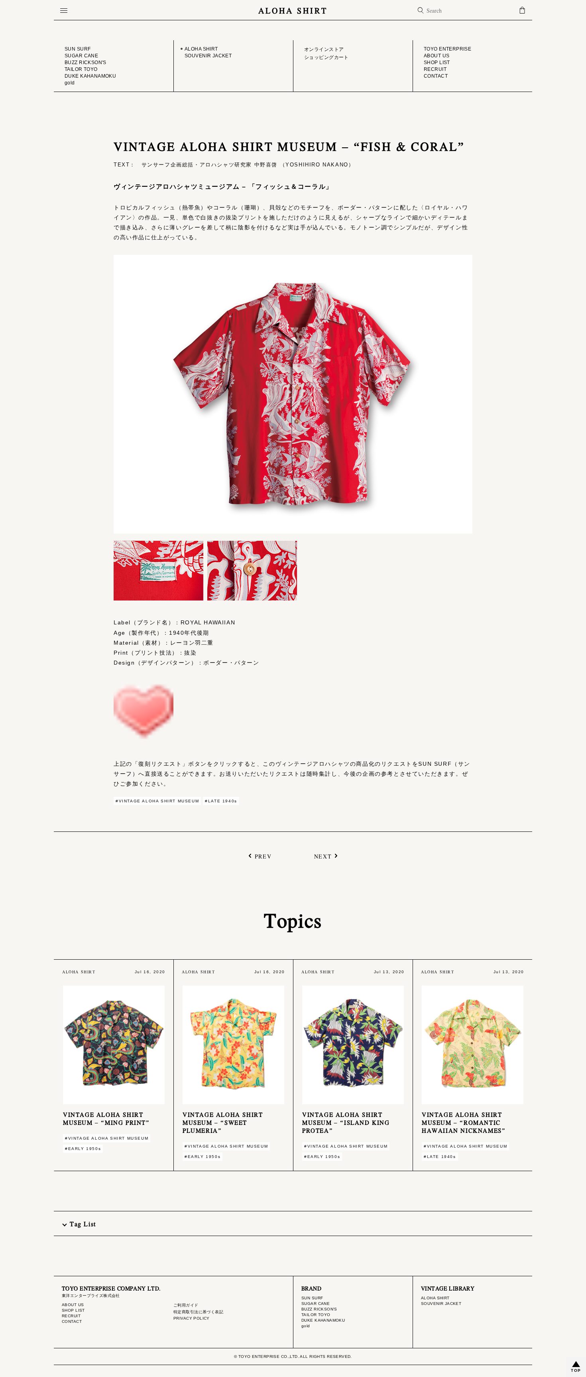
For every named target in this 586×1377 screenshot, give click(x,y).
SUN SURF (312, 1298)
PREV (263, 856)
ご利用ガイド (186, 1305)
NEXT (323, 856)
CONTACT (72, 1321)
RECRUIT (71, 1316)
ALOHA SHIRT (293, 10)
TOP (576, 1370)
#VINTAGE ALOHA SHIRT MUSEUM (157, 801)
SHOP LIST (73, 1310)
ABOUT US (73, 1305)
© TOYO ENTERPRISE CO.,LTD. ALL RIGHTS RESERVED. (293, 1356)
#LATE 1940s (221, 801)
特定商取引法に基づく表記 (198, 1312)
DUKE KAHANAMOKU (323, 1320)
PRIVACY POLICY (191, 1318)
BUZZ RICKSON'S (319, 1309)
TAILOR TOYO (315, 1314)
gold (305, 1326)
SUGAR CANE (315, 1303)
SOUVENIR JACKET (441, 1303)
